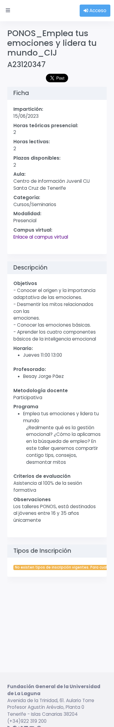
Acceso (97, 10)
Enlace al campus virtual (40, 237)
